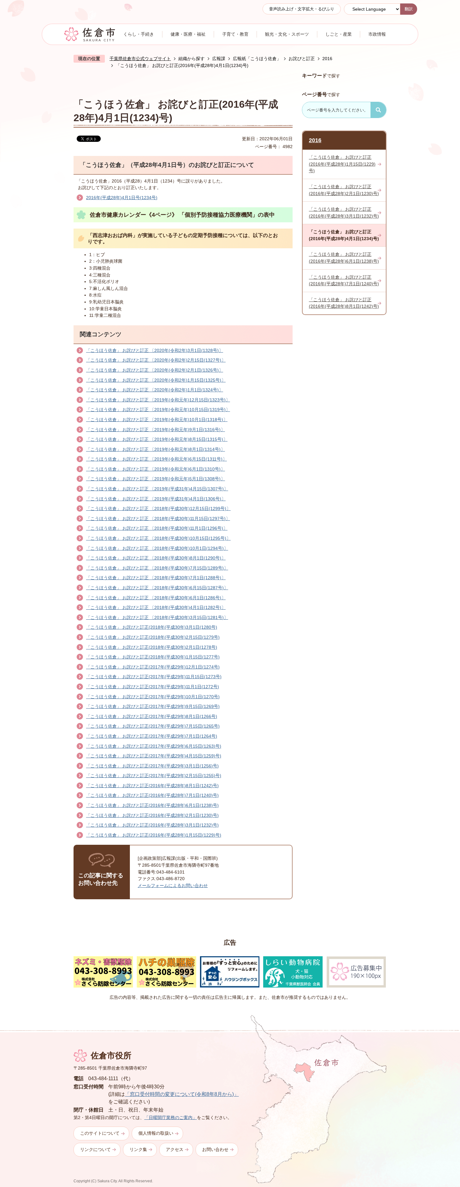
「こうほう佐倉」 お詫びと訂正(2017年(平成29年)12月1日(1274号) (153, 666)
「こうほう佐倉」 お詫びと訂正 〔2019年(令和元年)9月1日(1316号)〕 (155, 429)
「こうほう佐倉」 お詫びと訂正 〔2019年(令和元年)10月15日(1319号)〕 (158, 409)
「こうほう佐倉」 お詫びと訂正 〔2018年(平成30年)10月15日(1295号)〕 (158, 538)
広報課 (218, 58)
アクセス (174, 1149)
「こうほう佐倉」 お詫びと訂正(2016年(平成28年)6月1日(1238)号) (152, 805)
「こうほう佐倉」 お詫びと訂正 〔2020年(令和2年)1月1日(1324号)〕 (154, 389)
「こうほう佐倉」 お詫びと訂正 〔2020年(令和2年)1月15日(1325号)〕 (156, 380)
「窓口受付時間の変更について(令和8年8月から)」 (182, 1094)
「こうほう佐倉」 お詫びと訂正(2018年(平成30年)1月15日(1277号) (153, 656)
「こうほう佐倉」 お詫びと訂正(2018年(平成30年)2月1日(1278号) (151, 647)
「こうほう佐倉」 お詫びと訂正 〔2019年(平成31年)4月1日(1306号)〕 (156, 498)
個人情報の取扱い (155, 1133)
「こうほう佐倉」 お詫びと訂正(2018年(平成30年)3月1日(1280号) (151, 627)
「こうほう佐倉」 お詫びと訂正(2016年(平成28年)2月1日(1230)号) (152, 815)
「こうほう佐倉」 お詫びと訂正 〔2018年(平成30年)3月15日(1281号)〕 (157, 617)
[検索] (378, 110)
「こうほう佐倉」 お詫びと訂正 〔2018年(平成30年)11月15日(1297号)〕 (158, 518)
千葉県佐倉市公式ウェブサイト (140, 58)
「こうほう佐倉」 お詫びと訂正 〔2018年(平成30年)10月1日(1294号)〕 (157, 548)
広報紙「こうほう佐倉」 (257, 58)
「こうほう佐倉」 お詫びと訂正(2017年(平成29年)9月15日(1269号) (153, 706)
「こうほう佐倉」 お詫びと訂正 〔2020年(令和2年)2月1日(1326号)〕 (154, 370)
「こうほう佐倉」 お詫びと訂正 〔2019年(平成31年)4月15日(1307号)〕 (157, 488)
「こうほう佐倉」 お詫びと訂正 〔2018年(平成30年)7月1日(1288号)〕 (156, 577)
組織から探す (191, 58)
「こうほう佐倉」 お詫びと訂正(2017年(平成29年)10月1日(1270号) (153, 696)
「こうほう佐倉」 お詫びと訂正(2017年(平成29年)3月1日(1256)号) (152, 765)
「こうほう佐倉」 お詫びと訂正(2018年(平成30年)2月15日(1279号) (153, 637)
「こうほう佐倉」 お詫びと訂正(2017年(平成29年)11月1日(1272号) (152, 686)
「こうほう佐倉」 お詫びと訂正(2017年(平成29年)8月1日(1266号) (151, 716)
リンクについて (95, 1149)
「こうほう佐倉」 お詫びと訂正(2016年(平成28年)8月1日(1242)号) (152, 785)
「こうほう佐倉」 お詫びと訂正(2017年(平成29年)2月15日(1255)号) (153, 775)
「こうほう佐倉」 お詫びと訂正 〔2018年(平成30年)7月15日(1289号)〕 (157, 567)
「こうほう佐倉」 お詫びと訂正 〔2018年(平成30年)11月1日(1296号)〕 (156, 528)
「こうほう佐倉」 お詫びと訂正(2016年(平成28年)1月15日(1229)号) (153, 835)
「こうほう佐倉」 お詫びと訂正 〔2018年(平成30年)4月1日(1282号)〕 (156, 607)
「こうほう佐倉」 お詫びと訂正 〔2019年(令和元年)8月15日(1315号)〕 (156, 439)
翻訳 (409, 9)
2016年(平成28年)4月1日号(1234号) (121, 197)
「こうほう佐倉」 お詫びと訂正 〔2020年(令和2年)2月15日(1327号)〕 (156, 360)
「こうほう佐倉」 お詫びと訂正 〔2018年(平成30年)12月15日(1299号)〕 (158, 508)
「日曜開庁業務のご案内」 (170, 1117)
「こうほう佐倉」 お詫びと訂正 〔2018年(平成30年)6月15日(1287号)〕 (157, 587)
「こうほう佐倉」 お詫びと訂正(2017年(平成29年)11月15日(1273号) (154, 676)
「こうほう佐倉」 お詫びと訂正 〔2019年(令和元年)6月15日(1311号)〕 (156, 459)
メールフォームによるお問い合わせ (173, 885)
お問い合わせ (215, 1149)
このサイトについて (100, 1133)
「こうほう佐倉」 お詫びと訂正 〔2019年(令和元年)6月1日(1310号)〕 (155, 469)
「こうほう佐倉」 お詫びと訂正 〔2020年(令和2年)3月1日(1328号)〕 (154, 350)
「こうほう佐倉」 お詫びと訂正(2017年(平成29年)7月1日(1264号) (151, 736)
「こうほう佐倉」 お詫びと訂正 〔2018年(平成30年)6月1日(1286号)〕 (156, 597)
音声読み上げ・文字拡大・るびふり (301, 9)
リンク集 (138, 1149)
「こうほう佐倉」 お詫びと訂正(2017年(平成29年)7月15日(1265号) (153, 726)
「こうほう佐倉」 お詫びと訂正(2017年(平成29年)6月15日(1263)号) (153, 746)
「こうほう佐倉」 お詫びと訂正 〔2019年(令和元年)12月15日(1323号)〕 (158, 399)
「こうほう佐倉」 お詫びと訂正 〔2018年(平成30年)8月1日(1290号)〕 (156, 557)
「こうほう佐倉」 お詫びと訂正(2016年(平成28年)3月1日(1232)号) (152, 825)
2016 (327, 58)
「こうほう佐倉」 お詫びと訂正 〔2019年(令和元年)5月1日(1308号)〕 (155, 478)
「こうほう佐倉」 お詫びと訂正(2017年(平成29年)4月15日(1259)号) (153, 755)
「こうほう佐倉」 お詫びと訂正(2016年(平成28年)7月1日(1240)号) (152, 795)
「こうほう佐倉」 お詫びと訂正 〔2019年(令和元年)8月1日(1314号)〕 (155, 449)
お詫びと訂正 (302, 58)
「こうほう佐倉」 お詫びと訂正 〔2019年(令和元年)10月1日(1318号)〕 (156, 419)
